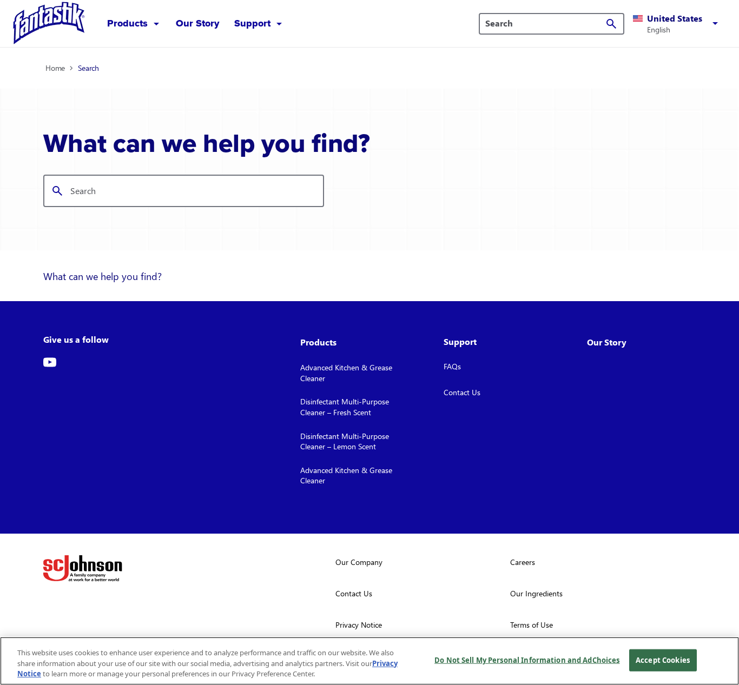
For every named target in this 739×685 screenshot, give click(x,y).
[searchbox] (545, 23)
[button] (677, 23)
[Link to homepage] (49, 23)
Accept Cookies (663, 659)
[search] (611, 23)
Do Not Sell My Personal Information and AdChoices (526, 659)
